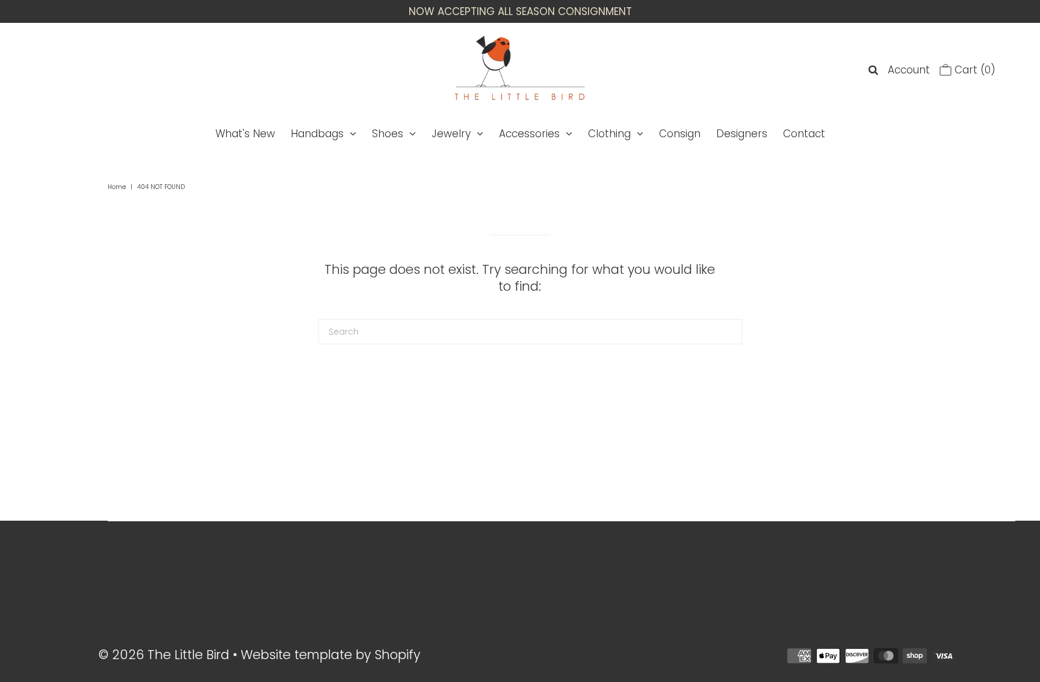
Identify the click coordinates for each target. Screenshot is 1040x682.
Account (909, 70)
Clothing (609, 133)
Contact (804, 133)
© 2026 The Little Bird (166, 654)
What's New (245, 133)
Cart (973, 70)
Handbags (317, 133)
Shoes (387, 133)
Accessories (529, 133)
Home (117, 186)
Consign (680, 133)
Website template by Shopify (330, 654)
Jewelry (451, 133)
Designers (741, 133)
